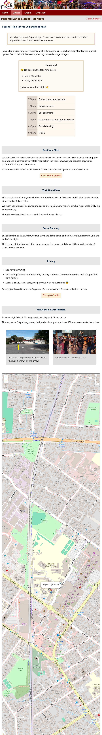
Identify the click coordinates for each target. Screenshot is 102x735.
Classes (16, 12)
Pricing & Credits (51, 295)
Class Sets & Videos (51, 175)
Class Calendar (93, 18)
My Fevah (40, 12)
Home (5, 12)
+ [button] (6, 377)
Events (27, 12)
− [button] (6, 381)
